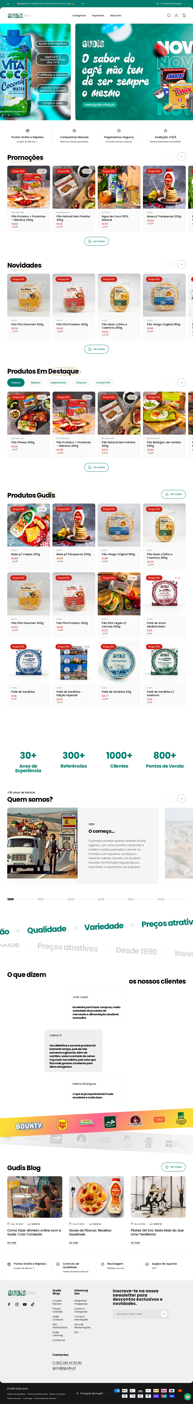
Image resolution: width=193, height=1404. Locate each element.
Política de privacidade (37, 1394)
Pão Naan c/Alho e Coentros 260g (114, 326)
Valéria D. (55, 1035)
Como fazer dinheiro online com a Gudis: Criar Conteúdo (34, 1232)
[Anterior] (8, 3)
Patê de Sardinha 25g (116, 692)
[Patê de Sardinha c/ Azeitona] (164, 662)
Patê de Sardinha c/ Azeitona (160, 693)
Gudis (150, 212)
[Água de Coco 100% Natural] (119, 187)
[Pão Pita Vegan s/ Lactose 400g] (119, 593)
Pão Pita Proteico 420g (72, 324)
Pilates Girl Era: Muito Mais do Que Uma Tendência (157, 1232)
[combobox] (171, 3)
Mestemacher (17, 212)
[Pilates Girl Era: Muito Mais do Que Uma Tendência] (158, 1197)
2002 (73, 899)
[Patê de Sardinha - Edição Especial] (73, 662)
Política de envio (14, 1398)
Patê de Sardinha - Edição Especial (69, 693)
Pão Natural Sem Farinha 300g (73, 218)
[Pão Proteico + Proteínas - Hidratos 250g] (28, 187)
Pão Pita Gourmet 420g (27, 324)
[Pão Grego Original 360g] (164, 295)
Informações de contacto (45, 1398)
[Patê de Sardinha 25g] (119, 662)
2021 (133, 899)
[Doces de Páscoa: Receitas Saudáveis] (96, 1197)
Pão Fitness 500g (23, 442)
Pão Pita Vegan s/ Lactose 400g (114, 624)
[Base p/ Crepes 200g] (28, 525)
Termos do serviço (57, 1394)
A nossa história (57, 1302)
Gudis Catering (57, 1334)
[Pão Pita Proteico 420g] (73, 295)
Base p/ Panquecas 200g (164, 216)
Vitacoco (106, 212)
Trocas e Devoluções (81, 1318)
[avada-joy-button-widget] (187, 1396)
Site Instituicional (59, 1326)
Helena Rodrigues (84, 1084)
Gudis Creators (57, 1318)
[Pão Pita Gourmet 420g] (28, 295)
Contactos (58, 1340)
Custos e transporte (80, 1310)
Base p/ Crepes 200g (25, 554)
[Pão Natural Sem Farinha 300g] (73, 187)
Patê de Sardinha (23, 692)
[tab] (16, 382)
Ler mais (11, 1242)
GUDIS (14, 320)
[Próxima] (82, 3)
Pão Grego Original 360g (163, 324)
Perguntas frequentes (80, 1302)
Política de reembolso (16, 1394)
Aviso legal (28, 1398)
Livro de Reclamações (82, 1326)
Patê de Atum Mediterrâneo (156, 624)
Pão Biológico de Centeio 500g (164, 444)
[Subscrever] (164, 1314)
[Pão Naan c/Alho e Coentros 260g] (119, 295)
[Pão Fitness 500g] (28, 413)
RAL (76, 1332)
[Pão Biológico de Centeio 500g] (164, 413)
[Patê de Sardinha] (28, 662)
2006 (103, 899)
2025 (163, 899)
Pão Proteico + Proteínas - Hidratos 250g (28, 218)
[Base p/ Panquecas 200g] (164, 187)
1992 (43, 899)
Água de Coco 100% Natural (115, 218)
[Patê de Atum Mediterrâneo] (164, 593)
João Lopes (80, 997)
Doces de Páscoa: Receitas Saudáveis (90, 1232)
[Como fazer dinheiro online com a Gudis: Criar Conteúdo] (34, 1197)
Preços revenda (57, 1310)
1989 (13, 899)
